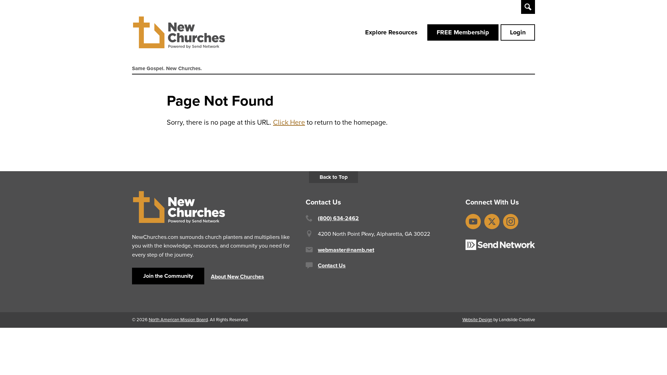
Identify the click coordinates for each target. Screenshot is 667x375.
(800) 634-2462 (338, 218)
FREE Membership (463, 32)
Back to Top (334, 177)
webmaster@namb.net (346, 250)
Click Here (289, 122)
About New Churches (237, 277)
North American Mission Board (178, 319)
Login (518, 32)
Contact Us (332, 265)
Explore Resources (391, 32)
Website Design (477, 319)
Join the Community (168, 276)
